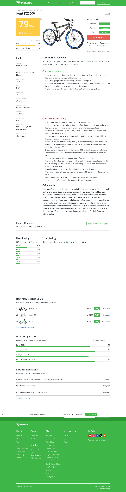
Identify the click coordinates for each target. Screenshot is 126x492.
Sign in (105, 3)
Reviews (58, 3)
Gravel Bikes (50, 461)
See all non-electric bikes (25, 327)
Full (17, 120)
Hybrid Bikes (50, 448)
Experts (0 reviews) (23, 48)
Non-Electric (38, 10)
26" (17, 94)
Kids (33, 10)
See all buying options (37, 414)
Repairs (50, 3)
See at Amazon (98, 37)
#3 (63, 321)
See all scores (35, 40)
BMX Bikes (49, 473)
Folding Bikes (50, 476)
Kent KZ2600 (85, 61)
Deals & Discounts (22, 448)
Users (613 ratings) (23, 43)
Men (18, 66)
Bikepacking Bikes (52, 458)
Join (100, 3)
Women (24, 66)
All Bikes (49, 436)
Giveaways (67, 3)
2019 (18, 81)
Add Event (34, 439)
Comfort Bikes (51, 467)
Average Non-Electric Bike (25, 359)
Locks (66, 436)
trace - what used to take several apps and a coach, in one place (39, 379)
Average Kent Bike (23, 355)
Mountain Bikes (51, 439)
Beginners (29, 10)
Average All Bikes (22, 350)
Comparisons (20, 451)
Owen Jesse (77, 64)
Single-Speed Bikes (52, 454)
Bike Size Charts (36, 458)
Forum (74, 3)
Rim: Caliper (21, 127)
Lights (66, 439)
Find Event (34, 436)
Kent (18, 88)
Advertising (20, 454)
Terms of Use (28, 486)
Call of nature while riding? (26, 386)
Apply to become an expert (98, 223)
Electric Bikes (50, 445)
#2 (63, 315)
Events (43, 3)
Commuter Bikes (51, 451)
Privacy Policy (19, 486)
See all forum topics (23, 398)
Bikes (23, 10)
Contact (18, 458)
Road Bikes (50, 442)
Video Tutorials (36, 449)
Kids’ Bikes (49, 470)
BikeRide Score (21, 439)
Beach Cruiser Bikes (53, 464)
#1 (63, 308)
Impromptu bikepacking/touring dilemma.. (32, 392)
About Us (19, 436)
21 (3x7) (19, 101)
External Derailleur (24, 107)
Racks (66, 442)
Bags (65, 445)
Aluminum (20, 136)
